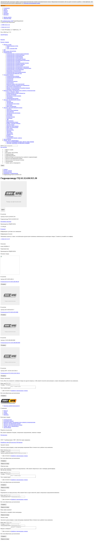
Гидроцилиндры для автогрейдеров (15, 55)
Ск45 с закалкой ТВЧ (11, 48)
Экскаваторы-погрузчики (12, 103)
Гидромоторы (9, 78)
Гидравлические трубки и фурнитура (15, 93)
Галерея (5, 12)
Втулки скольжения (11, 94)
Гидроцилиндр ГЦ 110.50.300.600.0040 (10, 342)
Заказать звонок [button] (7, 17)
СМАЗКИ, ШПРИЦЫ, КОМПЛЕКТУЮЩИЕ (18, 143)
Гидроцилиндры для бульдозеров (14, 57)
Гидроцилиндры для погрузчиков (14, 65)
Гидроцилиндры (8, 52)
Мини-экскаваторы (11, 106)
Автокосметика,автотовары (13, 112)
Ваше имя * (4, 522)
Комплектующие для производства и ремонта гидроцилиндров (19, 90)
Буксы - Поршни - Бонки (12, 91)
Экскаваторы (9, 102)
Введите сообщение (6, 528)
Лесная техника (10, 124)
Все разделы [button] (4, 147)
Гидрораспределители (11, 81)
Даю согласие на (15, 390)
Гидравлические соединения (13, 77)
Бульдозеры (9, 105)
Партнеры (6, 13)
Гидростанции (10, 82)
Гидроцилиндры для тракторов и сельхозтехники (18, 68)
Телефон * (3, 385)
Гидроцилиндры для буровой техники (16, 59)
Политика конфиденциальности (12, 405)
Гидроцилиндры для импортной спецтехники (17, 60)
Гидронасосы (9, 80)
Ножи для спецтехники (12, 127)
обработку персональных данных (19, 390)
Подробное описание (6, 221)
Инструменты (9, 120)
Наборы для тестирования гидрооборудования (18, 88)
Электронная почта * (6, 496)
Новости (6, 10)
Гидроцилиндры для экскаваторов (15, 69)
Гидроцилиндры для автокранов (14, 56)
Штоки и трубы (7, 44)
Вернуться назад (5, 463)
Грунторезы (9, 118)
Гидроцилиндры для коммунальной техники (17, 63)
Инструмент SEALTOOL (10, 51)
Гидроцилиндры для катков (13, 61)
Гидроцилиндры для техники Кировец (16, 72)
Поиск (2, 145)
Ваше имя (3, 383)
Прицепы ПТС (10, 130)
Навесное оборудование (12, 126)
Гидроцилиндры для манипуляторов (15, 64)
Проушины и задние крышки (13, 95)
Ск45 (7, 47)
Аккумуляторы (7, 139)
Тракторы (8, 131)
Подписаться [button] (4, 435)
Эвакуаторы (9, 132)
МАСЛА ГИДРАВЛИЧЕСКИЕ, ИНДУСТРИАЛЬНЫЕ (20, 141)
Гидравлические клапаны (12, 76)
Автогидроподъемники (12, 110)
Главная (5, 169)
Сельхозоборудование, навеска (14, 137)
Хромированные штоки (12, 98)
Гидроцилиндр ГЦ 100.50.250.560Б (9, 312)
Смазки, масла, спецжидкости (11, 140)
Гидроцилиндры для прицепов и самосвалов (17, 67)
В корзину (3, 229)
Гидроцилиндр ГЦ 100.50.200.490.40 (10, 281)
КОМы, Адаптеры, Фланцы (13, 123)
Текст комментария (6, 388)
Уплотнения (9, 97)
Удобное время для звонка (7, 453)
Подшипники (9, 136)
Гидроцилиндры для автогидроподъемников (17, 53)
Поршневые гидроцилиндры (13, 70)
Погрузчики (9, 128)
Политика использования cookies (32, 3)
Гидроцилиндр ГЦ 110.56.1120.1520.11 (10, 373)
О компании (7, 8)
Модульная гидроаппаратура (13, 86)
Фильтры (8, 101)
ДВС (7, 119)
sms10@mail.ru (4, 34)
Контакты (6, 14)
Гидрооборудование (9, 74)
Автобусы (8, 109)
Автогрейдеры (10, 111)
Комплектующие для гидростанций (15, 84)
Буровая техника (10, 116)
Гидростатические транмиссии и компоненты (17, 85)
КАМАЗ (8, 135)
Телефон (3, 524)
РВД (5, 49)
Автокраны (9, 114)
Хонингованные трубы (12, 45)
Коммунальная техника (12, 122)
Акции (5, 9)
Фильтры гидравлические (12, 89)
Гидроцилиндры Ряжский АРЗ (14, 73)
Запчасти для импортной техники (12, 99)
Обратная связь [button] (7, 18)
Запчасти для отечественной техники (13, 107)
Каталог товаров (8, 170)
